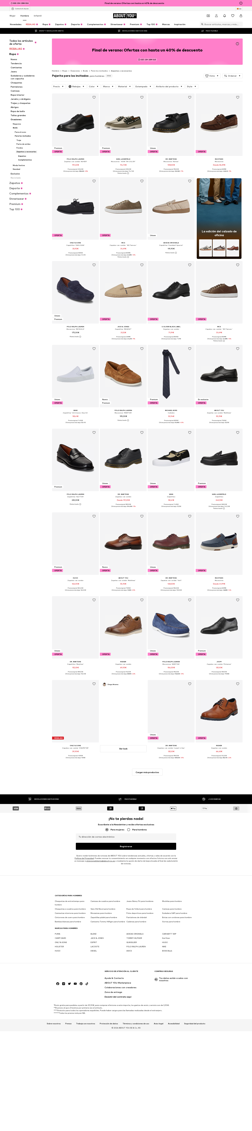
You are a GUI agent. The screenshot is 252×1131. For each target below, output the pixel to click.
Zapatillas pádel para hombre (104, 917)
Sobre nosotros (54, 1024)
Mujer (12, 15)
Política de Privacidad (84, 858)
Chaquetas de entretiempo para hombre (69, 903)
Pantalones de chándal (136, 917)
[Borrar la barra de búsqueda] (240, 24)
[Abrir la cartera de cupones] (208, 16)
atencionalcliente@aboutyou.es (100, 861)
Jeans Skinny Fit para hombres (139, 901)
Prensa (68, 1024)
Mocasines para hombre (101, 913)
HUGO (165, 942)
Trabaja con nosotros (85, 1024)
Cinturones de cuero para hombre (70, 917)
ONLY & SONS (61, 942)
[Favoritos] (233, 16)
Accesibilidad (174, 1024)
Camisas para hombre (172, 909)
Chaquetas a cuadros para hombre (70, 909)
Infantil (38, 15)
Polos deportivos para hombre (139, 913)
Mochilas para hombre (172, 901)
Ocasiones (75, 71)
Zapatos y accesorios (121, 71)
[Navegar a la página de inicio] (70, 972)
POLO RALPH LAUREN (136, 947)
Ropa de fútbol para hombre (139, 909)
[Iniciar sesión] (216, 16)
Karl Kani (166, 938)
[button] (212, 76)
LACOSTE (95, 947)
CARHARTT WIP (169, 934)
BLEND (94, 934)
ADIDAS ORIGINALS (135, 934)
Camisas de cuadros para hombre (105, 901)
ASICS (129, 951)
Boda (85, 71)
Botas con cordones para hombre (177, 917)
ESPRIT (94, 942)
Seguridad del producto (194, 1024)
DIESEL (94, 951)
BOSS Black (167, 951)
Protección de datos (109, 1024)
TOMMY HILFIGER (134, 938)
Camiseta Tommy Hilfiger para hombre (108, 922)
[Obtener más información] (75, 173)
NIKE (164, 947)
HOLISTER (59, 947)
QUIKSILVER (131, 942)
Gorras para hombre (171, 922)
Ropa (64, 71)
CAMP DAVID (60, 938)
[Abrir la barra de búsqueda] (201, 24)
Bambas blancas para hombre (68, 922)
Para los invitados (99, 71)
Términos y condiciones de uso (136, 1024)
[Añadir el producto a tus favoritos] (94, 97)
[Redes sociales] (58, 984)
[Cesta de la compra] (241, 16)
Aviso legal (158, 1024)
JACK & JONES (97, 938)
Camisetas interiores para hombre (70, 913)
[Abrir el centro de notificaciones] (224, 15)
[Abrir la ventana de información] (241, 3)
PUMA (57, 934)
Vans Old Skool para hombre (103, 909)
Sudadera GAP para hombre (174, 913)
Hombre (24, 15)
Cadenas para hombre (136, 922)
